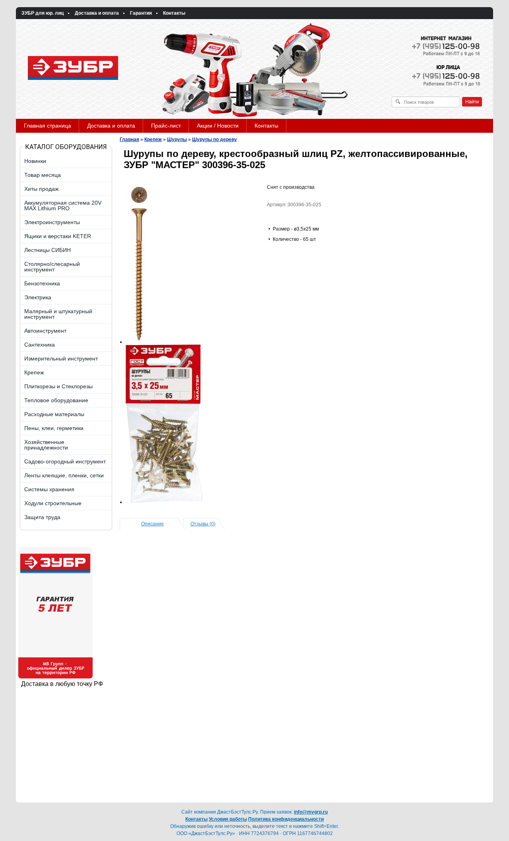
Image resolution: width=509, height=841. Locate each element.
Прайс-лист (166, 125)
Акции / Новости (218, 125)
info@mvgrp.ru (311, 812)
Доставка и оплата (97, 13)
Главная (129, 139)
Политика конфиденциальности (286, 819)
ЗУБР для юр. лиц (42, 13)
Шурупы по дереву (214, 139)
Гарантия (141, 13)
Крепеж (153, 139)
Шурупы (177, 139)
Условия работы (228, 819)
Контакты (174, 13)
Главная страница (47, 125)
